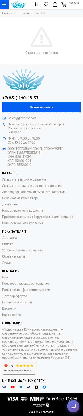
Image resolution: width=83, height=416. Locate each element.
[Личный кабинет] (55, 4)
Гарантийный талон (17, 302)
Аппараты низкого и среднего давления (32, 186)
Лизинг (7, 263)
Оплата (7, 244)
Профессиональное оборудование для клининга (37, 217)
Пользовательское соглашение (25, 284)
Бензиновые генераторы (20, 198)
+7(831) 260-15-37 (20, 97)
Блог (5, 277)
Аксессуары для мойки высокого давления (33, 192)
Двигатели (10, 204)
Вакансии (9, 308)
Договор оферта (14, 296)
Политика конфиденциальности (26, 290)
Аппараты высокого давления (24, 179)
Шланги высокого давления (22, 223)
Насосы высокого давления (22, 211)
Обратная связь (14, 256)
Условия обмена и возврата (22, 250)
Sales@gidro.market (22, 118)
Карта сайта (11, 315)
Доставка (9, 238)
